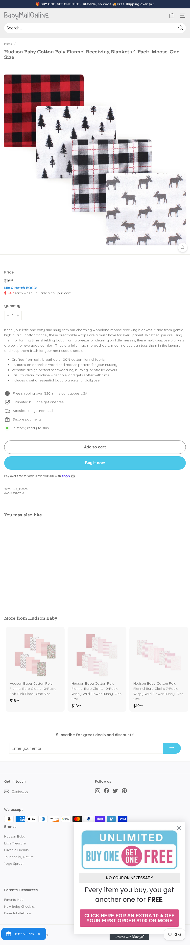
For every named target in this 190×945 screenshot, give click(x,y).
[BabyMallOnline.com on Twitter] (115, 790)
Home (8, 43)
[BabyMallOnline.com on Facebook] (106, 790)
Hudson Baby (42, 618)
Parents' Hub (14, 900)
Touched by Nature (19, 857)
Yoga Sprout (14, 863)
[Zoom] (182, 247)
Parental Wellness (17, 913)
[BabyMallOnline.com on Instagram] (97, 790)
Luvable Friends (16, 850)
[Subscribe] (172, 748)
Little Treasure (15, 843)
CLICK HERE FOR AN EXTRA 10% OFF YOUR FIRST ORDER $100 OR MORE (129, 918)
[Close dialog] (178, 828)
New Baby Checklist (19, 906)
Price (9, 272)
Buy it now (95, 462)
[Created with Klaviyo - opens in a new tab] (129, 937)
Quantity (12, 305)
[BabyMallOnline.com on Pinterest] (124, 790)
